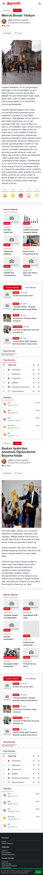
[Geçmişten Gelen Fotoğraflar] (12, 658)
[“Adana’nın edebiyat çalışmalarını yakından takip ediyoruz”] (12, 245)
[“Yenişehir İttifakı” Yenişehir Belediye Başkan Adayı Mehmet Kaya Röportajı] (21, 306)
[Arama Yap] (39, 3)
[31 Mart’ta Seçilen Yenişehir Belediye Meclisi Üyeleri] (31, 224)
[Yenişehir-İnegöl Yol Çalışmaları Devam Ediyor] (12, 609)
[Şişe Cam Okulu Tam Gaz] (31, 267)
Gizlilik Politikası (7, 843)
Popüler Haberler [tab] (12, 287)
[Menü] (4, 4)
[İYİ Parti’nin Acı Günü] (31, 658)
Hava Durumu (6, 864)
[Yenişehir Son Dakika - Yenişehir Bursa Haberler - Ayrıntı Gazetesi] (14, 3)
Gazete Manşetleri (8, 854)
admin (10, 20)
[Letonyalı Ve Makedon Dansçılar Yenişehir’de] (21, 329)
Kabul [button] (38, 872)
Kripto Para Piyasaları (9, 866)
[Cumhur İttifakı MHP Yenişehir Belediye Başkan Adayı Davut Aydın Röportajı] (21, 341)
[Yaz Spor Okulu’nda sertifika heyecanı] (12, 224)
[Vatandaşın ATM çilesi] (31, 609)
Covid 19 (5, 862)
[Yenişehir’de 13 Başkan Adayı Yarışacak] (21, 318)
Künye (4, 841)
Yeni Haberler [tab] (30, 287)
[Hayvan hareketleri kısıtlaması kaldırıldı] (12, 633)
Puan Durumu (6, 867)
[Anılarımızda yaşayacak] (31, 633)
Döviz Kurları (6, 853)
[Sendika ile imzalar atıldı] (21, 295)
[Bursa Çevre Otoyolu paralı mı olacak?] (31, 245)
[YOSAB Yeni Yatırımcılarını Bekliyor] (12, 267)
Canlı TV (5, 851)
